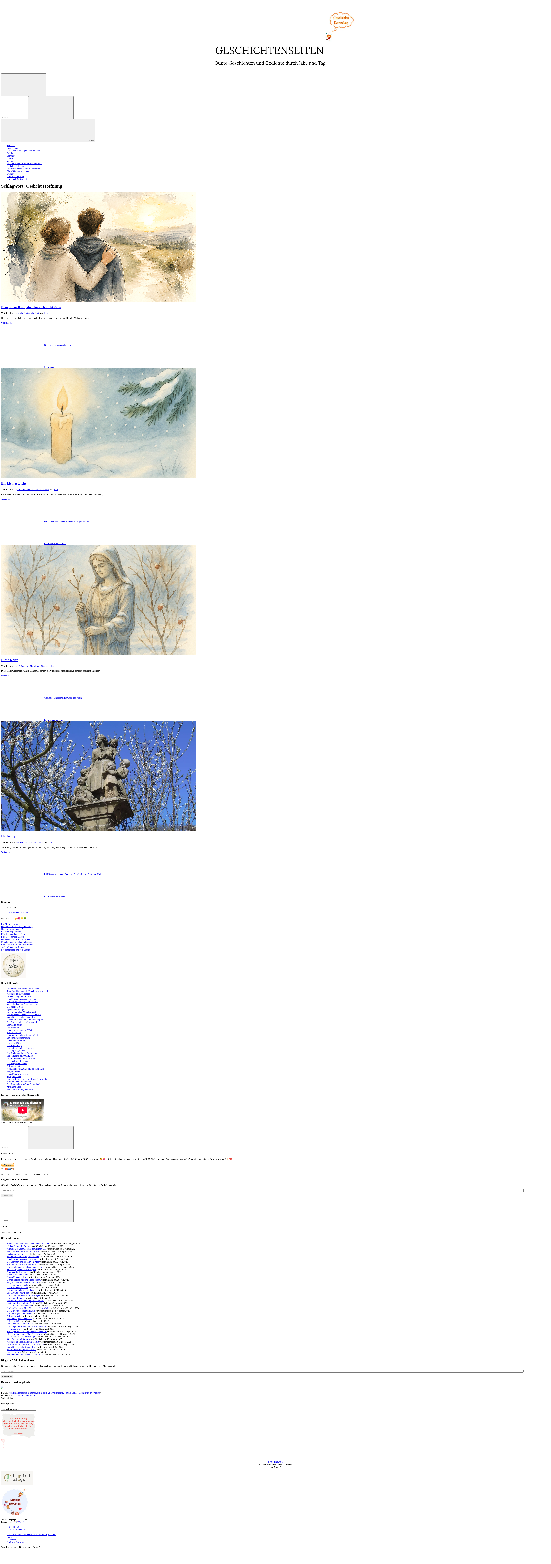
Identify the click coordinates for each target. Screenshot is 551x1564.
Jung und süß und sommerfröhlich (22, 1282)
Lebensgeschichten (62, 345)
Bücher (10, 174)
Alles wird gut (13, 1066)
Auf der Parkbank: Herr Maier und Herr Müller (28, 1308)
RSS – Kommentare (16, 1529)
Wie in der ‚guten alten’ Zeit (19, 1318)
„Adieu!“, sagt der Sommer (19, 996)
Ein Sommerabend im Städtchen (21, 1058)
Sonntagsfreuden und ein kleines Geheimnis (27, 1079)
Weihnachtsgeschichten (78, 521)
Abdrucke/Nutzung (15, 176)
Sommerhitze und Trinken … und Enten (25, 1354)
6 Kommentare (51, 367)
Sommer (10, 156)
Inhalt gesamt (13, 148)
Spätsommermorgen (16, 1009)
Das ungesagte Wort (16, 1050)
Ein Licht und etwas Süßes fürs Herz (23, 1334)
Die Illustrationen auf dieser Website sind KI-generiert (31, 1534)
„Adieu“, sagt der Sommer (13, 947)
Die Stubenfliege (14, 1045)
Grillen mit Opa (14, 1043)
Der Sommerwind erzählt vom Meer (23, 1022)
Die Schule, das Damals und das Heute (24, 1267)
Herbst (10, 158)
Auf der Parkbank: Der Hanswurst (22, 1001)
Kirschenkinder (14, 1032)
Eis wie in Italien (14, 1025)
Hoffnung (8, 836)
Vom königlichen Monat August (21, 1012)
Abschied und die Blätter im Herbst (23, 1342)
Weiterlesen (6, 323)
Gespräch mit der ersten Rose (20, 1061)
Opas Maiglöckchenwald (18, 1074)
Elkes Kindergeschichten (18, 171)
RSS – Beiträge (14, 1527)
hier (54, 1174)
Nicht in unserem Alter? (12, 929)
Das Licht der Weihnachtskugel (21, 1336)
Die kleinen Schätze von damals (15, 939)
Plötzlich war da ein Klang (13, 934)
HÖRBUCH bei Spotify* (25, 1395)
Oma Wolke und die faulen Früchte (23, 1035)
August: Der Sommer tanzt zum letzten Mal (26, 1249)
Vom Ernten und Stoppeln (18, 1339)
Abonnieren (7, 1196)
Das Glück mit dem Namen (19, 1305)
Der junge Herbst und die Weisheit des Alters (27, 1326)
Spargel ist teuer (14, 1076)
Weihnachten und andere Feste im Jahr (24, 163)
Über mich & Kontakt (17, 179)
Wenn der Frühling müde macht (21, 1089)
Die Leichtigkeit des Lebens (19, 1313)
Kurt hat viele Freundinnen (19, 1081)
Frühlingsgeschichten (53, 874)
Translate (22, 1522)
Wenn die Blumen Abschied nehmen (23, 1004)
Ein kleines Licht (13, 483)
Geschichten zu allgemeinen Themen (23, 150)
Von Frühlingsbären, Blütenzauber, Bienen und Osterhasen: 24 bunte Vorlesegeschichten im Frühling (54, 1393)
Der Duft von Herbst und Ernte (21, 1311)
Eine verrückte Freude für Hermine (17, 944)
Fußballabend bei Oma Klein (20, 1056)
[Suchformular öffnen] (23, 84)
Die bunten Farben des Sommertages (23, 1295)
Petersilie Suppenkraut (11, 931)
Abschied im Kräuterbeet (18, 994)
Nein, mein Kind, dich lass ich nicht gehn (31, 307)
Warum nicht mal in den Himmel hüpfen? (25, 1019)
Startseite (11, 145)
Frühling (11, 153)
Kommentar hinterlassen (55, 543)
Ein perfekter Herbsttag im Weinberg (23, 988)
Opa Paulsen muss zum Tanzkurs (22, 999)
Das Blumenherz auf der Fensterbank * (24, 1084)
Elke (46, 313)
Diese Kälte (9, 660)
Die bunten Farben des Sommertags (17, 926)
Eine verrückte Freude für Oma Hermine (25, 1344)
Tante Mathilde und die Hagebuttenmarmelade (28, 991)
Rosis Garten (13, 1027)
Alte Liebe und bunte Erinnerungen (23, 1053)
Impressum (12, 1537)
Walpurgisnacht (14, 1071)
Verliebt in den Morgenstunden (21, 1017)
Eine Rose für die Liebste (12, 937)
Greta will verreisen (16, 1040)
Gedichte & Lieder (15, 166)
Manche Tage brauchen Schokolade (17, 942)
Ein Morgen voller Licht (12, 924)
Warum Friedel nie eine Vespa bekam (24, 1014)
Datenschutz (12, 1539)
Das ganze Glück (15, 1007)
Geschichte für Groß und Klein (68, 698)
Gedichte (48, 345)
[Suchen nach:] (14, 117)
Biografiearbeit (51, 521)
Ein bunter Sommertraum (18, 1037)
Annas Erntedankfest (16, 1277)
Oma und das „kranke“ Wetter (20, 1030)
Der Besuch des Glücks (17, 1285)
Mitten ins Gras (14, 1087)
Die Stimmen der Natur (17, 912)
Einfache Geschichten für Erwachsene (24, 168)
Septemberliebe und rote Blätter (15, 950)
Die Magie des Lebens (17, 1063)
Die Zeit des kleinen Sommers (20, 1048)
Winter (10, 161)
